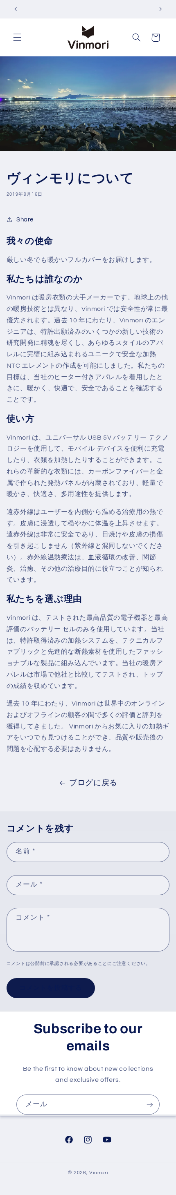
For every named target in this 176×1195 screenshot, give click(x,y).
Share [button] (25, 220)
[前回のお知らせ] (16, 9)
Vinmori (98, 1172)
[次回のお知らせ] (160, 9)
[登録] (149, 1104)
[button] (17, 37)
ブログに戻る (93, 783)
